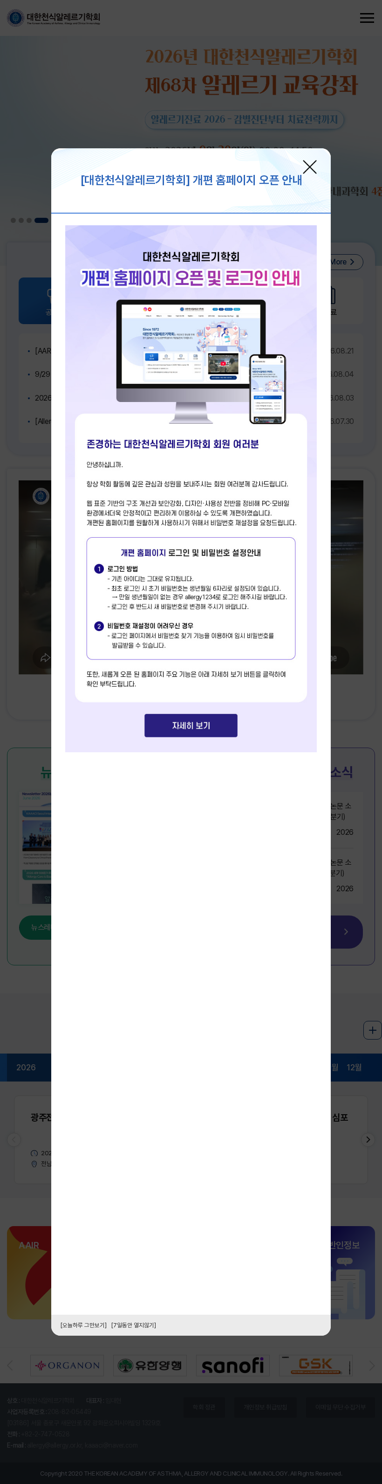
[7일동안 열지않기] (133, 1325)
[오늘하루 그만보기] (84, 1325)
